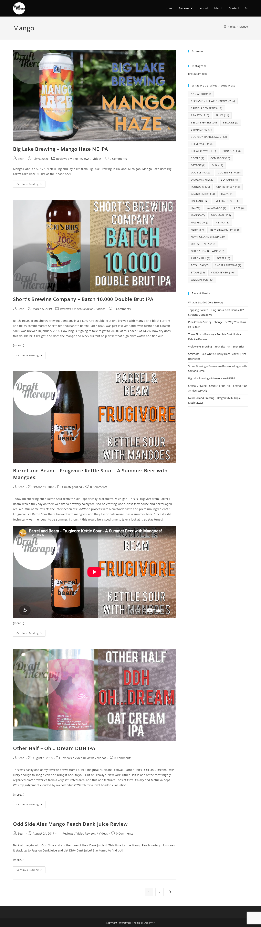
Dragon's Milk (203, 179)
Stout (198, 272)
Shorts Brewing (228, 265)
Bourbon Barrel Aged (209, 137)
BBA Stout (200, 115)
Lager (239, 208)
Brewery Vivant (203, 151)
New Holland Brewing (208, 237)
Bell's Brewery (204, 122)
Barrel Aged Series (206, 108)
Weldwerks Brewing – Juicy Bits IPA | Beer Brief (216, 346)
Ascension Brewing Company (213, 101)
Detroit (198, 165)
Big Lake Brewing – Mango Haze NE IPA (60, 148)
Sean (21, 159)
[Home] (225, 26)
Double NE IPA (229, 172)
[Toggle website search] (246, 8)
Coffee (197, 158)
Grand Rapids (203, 194)
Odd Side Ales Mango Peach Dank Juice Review (70, 823)
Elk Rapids (230, 179)
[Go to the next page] (170, 892)
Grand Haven (228, 187)
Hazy (227, 194)
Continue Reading (31, 183)
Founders (200, 187)
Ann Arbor (201, 94)
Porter (223, 258)
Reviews (61, 159)
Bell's (222, 115)
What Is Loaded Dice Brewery (205, 302)
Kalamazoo (216, 208)
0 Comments (118, 159)
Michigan (221, 215)
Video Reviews (80, 159)
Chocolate (232, 151)
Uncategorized (72, 487)
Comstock (220, 158)
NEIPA (197, 229)
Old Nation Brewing (207, 251)
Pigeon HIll (200, 258)
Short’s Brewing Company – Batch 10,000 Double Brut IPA (83, 299)
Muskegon (200, 222)
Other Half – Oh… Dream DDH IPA (54, 748)
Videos (97, 159)
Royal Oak (200, 265)
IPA (195, 208)
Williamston (202, 279)
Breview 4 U (202, 144)
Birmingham (201, 129)
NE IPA (222, 222)
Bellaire (230, 122)
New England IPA (224, 229)
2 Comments (122, 309)
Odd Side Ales (203, 244)
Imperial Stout (228, 201)
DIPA (217, 165)
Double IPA (201, 172)
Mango (243, 26)
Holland (199, 201)
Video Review (223, 272)
